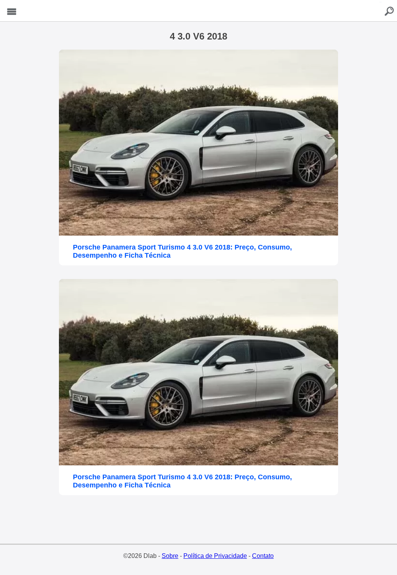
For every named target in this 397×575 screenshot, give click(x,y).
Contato (263, 556)
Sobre (170, 556)
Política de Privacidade (215, 556)
